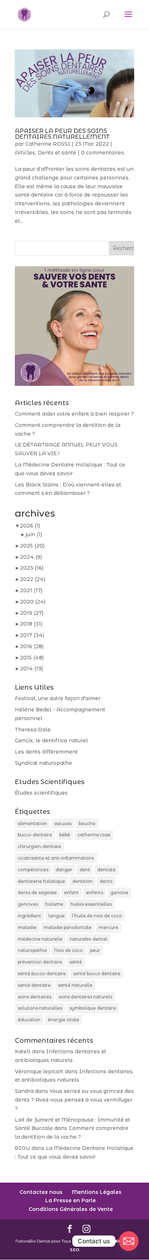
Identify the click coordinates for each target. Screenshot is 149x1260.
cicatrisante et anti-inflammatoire (56, 858)
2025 (32, 545)
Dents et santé (57, 152)
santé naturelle (75, 985)
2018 (31, 624)
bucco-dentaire (35, 834)
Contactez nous (41, 1192)
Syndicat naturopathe (43, 763)
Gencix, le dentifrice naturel (51, 740)
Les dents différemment (46, 751)
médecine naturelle (40, 939)
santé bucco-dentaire (42, 973)
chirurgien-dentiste (39, 846)
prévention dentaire (40, 962)
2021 (31, 590)
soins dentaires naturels (85, 996)
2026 (30, 525)
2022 (32, 579)
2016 (31, 646)
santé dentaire (34, 985)
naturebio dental (88, 939)
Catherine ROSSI (47, 144)
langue (56, 915)
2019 (31, 613)
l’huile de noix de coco (97, 915)
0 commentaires (102, 152)
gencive (119, 892)
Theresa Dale (33, 729)
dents (106, 881)
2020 (33, 601)
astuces (63, 823)
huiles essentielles (91, 904)
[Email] (129, 1241)
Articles (25, 152)
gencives (28, 904)
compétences (33, 869)
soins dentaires (34, 996)
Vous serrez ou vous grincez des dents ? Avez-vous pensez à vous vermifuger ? (74, 1100)
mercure (108, 927)
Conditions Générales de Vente (71, 1209)
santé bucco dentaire (96, 973)
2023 (31, 568)
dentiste (106, 869)
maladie (27, 927)
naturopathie (32, 950)
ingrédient (29, 915)
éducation (29, 1019)
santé (75, 962)
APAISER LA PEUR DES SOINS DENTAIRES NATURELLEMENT (62, 134)
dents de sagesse (37, 892)
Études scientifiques (41, 792)
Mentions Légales (97, 1192)
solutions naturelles (40, 1008)
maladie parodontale (67, 927)
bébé (64, 834)
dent (85, 869)
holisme (54, 904)
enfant (71, 892)
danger (64, 869)
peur (95, 950)
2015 (32, 657)
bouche (87, 823)
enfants (94, 892)
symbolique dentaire (92, 1008)
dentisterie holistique (41, 881)
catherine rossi (93, 834)
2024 (31, 557)
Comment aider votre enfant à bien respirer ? (74, 414)
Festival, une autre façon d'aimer (58, 698)
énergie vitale (63, 1019)
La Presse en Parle (70, 1200)
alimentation (32, 823)
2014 (31, 668)
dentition (82, 881)
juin (33, 534)
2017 (32, 635)
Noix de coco (68, 950)
